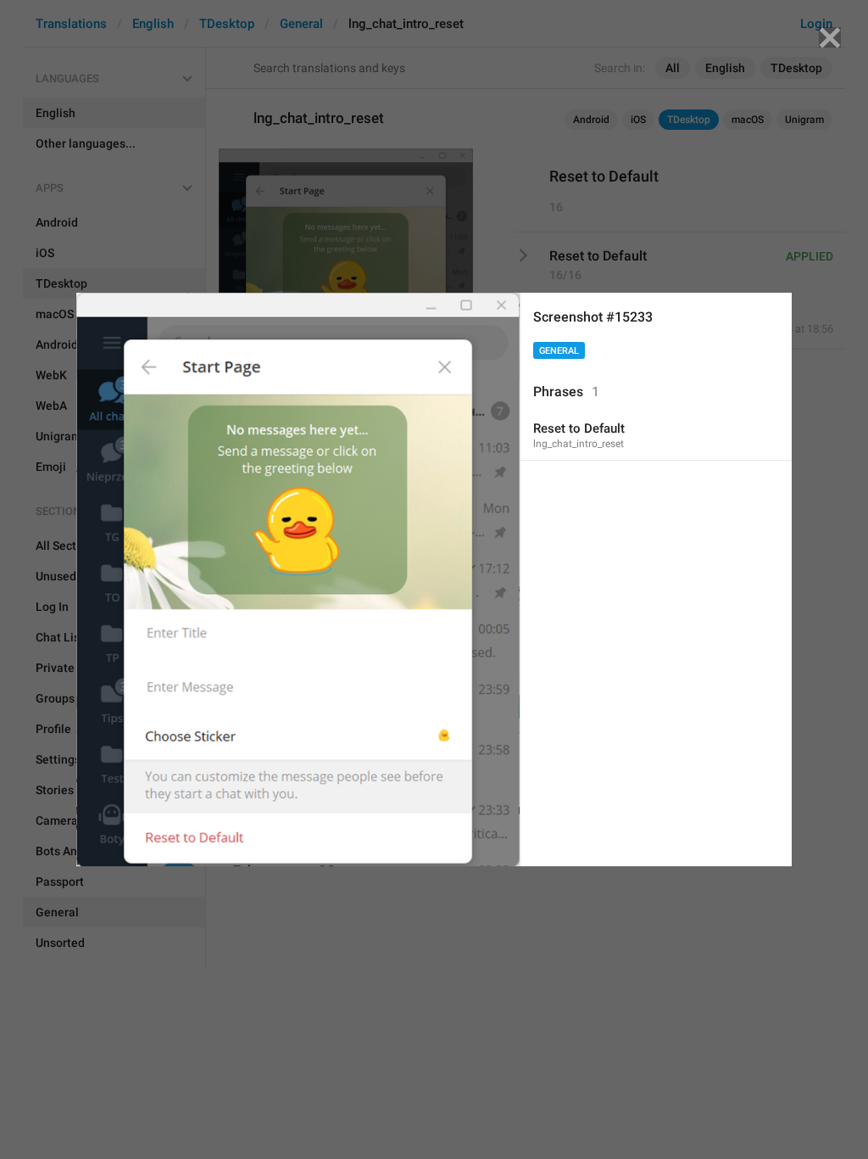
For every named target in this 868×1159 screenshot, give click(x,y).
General (559, 350)
